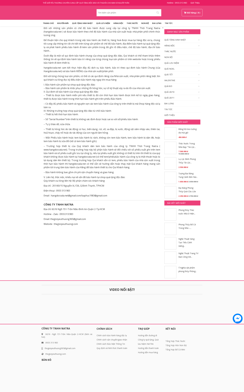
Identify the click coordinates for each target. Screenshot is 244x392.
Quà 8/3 (168, 86)
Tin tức (169, 23)
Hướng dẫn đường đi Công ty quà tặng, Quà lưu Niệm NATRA (148, 339)
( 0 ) (198, 12)
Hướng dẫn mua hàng (148, 352)
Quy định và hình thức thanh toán (112, 348)
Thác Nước (132, 23)
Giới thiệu (195, 2)
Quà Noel (169, 68)
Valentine (169, 80)
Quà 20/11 (169, 97)
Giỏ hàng (191, 12)
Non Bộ (145, 23)
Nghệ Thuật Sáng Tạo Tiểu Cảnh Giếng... (186, 242)
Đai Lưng (156, 23)
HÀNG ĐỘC (118, 23)
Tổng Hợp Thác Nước (175, 341)
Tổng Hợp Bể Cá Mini (175, 349)
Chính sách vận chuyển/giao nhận (112, 339)
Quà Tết (168, 74)
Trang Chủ (48, 23)
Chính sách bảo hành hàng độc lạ (112, 335)
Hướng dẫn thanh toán (148, 348)
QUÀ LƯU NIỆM (103, 23)
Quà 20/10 (169, 92)
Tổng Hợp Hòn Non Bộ (176, 345)
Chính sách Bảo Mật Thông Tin (111, 344)
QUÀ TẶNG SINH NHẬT (82, 23)
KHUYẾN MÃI (63, 23)
